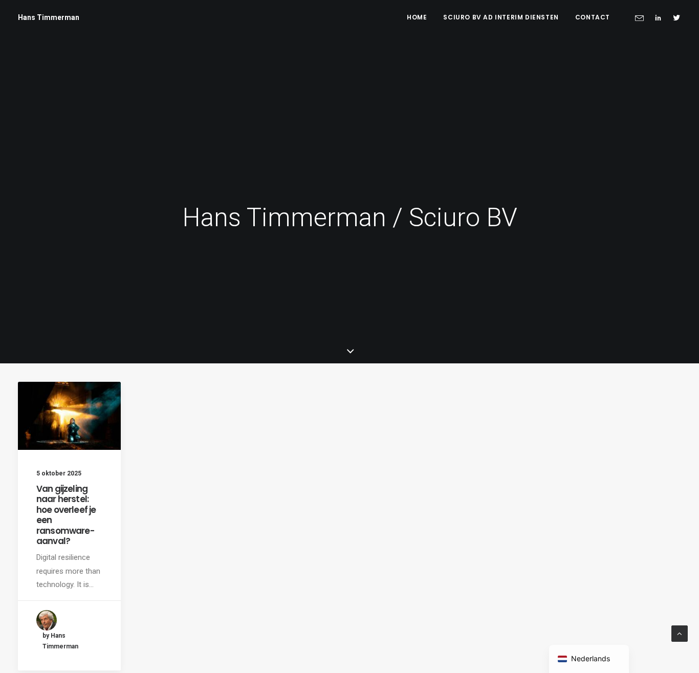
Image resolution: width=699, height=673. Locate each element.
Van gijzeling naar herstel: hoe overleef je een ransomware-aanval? (66, 515)
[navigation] (589, 659)
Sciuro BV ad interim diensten (500, 17)
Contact (592, 17)
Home (417, 17)
